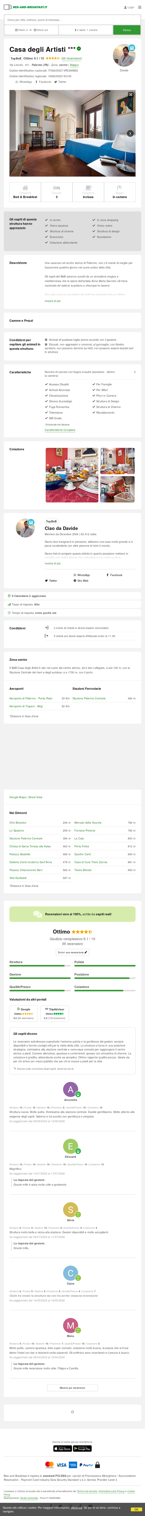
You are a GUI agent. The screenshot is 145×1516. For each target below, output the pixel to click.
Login (131, 7)
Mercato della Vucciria (87, 822)
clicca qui (76, 1507)
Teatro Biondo (83, 870)
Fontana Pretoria (84, 830)
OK (136, 1509)
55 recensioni (71, 58)
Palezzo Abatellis (19, 854)
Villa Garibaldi (17, 878)
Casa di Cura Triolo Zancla (90, 862)
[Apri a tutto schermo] (131, 95)
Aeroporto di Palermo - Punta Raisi (30, 698)
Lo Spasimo (16, 830)
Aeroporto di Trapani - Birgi (26, 706)
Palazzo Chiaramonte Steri (25, 870)
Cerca (127, 30)
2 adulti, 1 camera (87, 30)
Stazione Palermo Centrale (89, 698)
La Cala (79, 838)
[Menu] (139, 7)
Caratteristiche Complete (60, 430)
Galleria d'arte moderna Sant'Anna (30, 862)
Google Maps (17, 797)
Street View (35, 797)
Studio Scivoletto (29, 1497)
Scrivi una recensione (71, 952)
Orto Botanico (17, 822)
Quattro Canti (82, 854)
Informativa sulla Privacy (112, 1491)
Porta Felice (81, 846)
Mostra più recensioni (72, 1387)
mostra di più (53, 301)
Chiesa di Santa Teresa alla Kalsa (30, 846)
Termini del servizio (87, 1491)
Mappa (74, 65)
